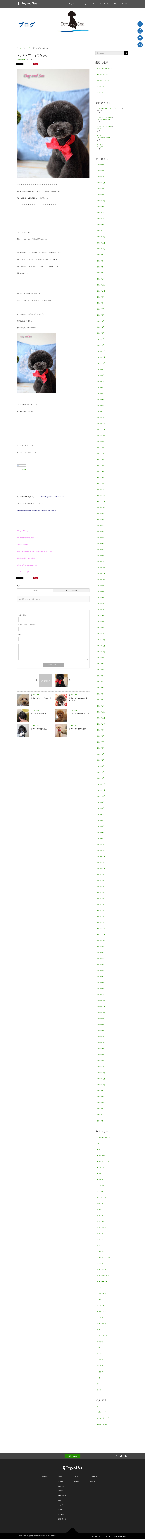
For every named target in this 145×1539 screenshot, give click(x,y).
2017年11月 (101, 429)
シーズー (100, 1233)
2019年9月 (100, 297)
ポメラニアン (101, 1311)
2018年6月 (100, 387)
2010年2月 (100, 988)
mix (98, 1143)
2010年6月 (100, 964)
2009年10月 (101, 1013)
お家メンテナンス (103, 1161)
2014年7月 (100, 670)
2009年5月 (100, 1043)
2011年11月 (101, 862)
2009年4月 (100, 1049)
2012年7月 (100, 814)
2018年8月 (100, 375)
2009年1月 (100, 1067)
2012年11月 (101, 790)
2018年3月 (100, 405)
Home (63, 4)
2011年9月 (100, 874)
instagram (61, 1514)
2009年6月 (100, 1037)
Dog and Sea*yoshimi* (103, 119)
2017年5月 (100, 465)
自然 (98, 1378)
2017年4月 (100, 471)
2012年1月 (100, 850)
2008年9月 (100, 1091)
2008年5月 (100, 1115)
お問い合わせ (72, 1456)
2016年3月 (100, 549)
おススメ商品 (101, 1155)
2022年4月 (100, 207)
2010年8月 (100, 952)
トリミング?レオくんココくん (41, 698)
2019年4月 (100, 327)
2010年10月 (101, 940)
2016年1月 (100, 561)
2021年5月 (100, 219)
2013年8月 (100, 736)
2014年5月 (100, 682)
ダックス (100, 1239)
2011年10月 (101, 868)
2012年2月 (100, 844)
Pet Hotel (93, 4)
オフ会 (99, 136)
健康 (98, 1330)
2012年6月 (100, 820)
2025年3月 (100, 195)
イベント (100, 1203)
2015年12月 (101, 568)
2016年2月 (100, 555)
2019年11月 (101, 291)
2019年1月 (100, 345)
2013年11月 (101, 718)
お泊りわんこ (101, 1167)
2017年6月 (100, 459)
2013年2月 (100, 772)
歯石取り (100, 1366)
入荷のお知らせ (102, 1335)
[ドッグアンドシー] (27, 3)
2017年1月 (100, 489)
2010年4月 (100, 976)
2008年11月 (101, 1079)
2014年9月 (100, 658)
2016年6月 (100, 531)
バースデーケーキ (103, 1275)
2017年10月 (101, 435)
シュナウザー (101, 1227)
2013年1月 (100, 778)
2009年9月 (100, 1019)
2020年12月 (101, 237)
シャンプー (100, 1221)
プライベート (101, 1293)
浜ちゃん (99, 128)
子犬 (98, 1348)
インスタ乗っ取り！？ (104, 68)
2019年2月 (100, 339)
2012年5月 (100, 826)
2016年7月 (100, 525)
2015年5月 (100, 610)
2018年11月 (101, 357)
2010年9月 (100, 946)
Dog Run (72, 4)
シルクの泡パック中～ (38, 713)
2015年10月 (101, 579)
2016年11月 (101, 501)
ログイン (100, 1406)
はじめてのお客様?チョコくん (79, 713)
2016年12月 (101, 495)
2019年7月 (100, 309)
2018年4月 (100, 399)
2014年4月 (100, 688)
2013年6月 (100, 748)
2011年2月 (100, 916)
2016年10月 (101, 507)
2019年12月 (101, 285)
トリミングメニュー (103, 1257)
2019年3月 (100, 333)
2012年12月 (101, 784)
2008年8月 (100, 1097)
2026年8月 (100, 165)
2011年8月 (100, 880)
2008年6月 (100, 1109)
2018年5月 (100, 393)
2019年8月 (100, 303)
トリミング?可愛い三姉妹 (77, 729)
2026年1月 (100, 177)
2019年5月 (100, 321)
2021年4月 (100, 225)
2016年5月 (100, 537)
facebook (60, 1509)
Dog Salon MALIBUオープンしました (109, 108)
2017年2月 (100, 483)
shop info (125, 4)
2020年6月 (100, 261)
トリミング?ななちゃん (39, 729)
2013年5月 (100, 754)
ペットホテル (101, 86)
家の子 (99, 1354)
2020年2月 (100, 273)
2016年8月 (100, 519)
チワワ (99, 1245)
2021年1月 (100, 231)
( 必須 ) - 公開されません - (27, 624)
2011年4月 (100, 904)
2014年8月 (100, 664)
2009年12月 (101, 1001)
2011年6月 (100, 892)
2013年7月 (100, 742)
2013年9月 (100, 730)
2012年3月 (100, 838)
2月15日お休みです (103, 74)
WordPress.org (102, 1424)
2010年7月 (100, 958)
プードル (28, 48)
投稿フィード (101, 1412)
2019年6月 (100, 315)
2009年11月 (101, 1006)
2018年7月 (100, 381)
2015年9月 (100, 586)
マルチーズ (100, 1317)
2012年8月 (100, 808)
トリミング (100, 1251)
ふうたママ (100, 147)
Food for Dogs (105, 4)
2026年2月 (100, 171)
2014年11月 (101, 646)
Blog (115, 4)
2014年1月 (100, 706)
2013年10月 (101, 724)
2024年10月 (101, 201)
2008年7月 (100, 1103)
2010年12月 (101, 928)
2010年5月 (100, 970)
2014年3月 (100, 694)
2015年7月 (100, 598)
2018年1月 (100, 417)
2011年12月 (101, 856)
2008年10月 (101, 1085)
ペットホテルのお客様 (104, 117)
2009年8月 (100, 1025)
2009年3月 (100, 1055)
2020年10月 (101, 249)
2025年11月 (101, 183)
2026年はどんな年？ (104, 80)
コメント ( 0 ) (35, 590)
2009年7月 (100, 1031)
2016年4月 (100, 543)
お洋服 (99, 1173)
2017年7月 (100, 453)
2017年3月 (100, 477)
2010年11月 (101, 934)
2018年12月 (101, 351)
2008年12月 (101, 1073)
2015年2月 (100, 628)
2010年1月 (100, 994)
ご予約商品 (100, 1185)
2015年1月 (100, 634)
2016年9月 (100, 513)
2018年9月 (100, 369)
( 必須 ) (22, 615)
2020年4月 (100, 267)
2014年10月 (101, 652)
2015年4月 (100, 616)
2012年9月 (100, 802)
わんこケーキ (101, 1197)
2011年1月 (100, 922)
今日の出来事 (101, 1323)
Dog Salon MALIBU (103, 1137)
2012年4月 (100, 832)
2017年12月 (101, 423)
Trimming (83, 4)
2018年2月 (100, 411)
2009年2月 (100, 1061)
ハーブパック (101, 1269)
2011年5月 (100, 898)
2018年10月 (101, 363)
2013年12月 (101, 712)
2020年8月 (100, 255)
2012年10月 (101, 796)
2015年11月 (101, 573)
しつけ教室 (100, 1191)
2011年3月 (100, 910)
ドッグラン (100, 92)
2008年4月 (100, 1121)
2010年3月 (100, 982)
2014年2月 (100, 700)
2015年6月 (100, 604)
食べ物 (99, 1390)
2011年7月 (100, 886)
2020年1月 (100, 279)
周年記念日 (100, 1342)
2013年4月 (100, 760)
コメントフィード (103, 1418)
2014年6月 (100, 676)
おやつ (99, 1149)
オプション (100, 1215)
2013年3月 (100, 766)
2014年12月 (101, 640)
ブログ (22, 48)
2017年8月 (100, 447)
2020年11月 (101, 243)
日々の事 (100, 1360)
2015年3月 (100, 622)
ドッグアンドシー (106, 1536)
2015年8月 (100, 592)
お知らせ (100, 1179)
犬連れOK (100, 1372)
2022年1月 (100, 213)
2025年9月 (100, 189)
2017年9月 (100, 441)
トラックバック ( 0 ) (71, 590)
